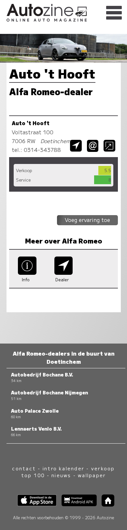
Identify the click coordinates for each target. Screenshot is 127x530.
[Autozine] (63, 11)
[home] (105, 504)
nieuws (61, 475)
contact (24, 468)
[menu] (114, 13)
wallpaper (92, 475)
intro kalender (63, 468)
